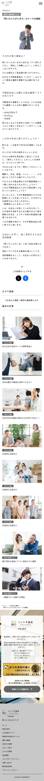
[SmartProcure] (10, 714)
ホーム (4, 605)
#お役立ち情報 (12, 300)
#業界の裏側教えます (29, 300)
